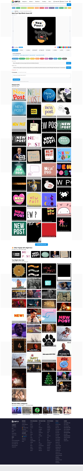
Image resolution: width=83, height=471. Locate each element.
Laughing (40, 429)
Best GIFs (65, 439)
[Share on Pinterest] (63, 47)
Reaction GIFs (66, 440)
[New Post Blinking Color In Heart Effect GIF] (19, 199)
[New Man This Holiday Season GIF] (49, 328)
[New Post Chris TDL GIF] (64, 95)
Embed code (14, 65)
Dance (31, 432)
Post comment (16, 79)
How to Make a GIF (15, 443)
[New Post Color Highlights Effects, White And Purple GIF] (34, 141)
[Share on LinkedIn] (68, 47)
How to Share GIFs (15, 442)
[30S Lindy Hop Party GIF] (34, 283)
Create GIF (57, 1)
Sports (31, 450)
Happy (40, 422)
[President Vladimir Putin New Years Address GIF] (34, 368)
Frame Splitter (58, 437)
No (39, 437)
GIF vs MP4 (65, 434)
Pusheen (31, 448)
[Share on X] (60, 47)
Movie (31, 445)
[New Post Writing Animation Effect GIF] (49, 170)
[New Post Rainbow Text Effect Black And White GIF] (64, 194)
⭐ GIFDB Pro (24, 436)
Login (67, 1)
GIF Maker (57, 426)
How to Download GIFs (15, 440)
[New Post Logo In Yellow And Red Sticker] (19, 94)
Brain (48, 437)
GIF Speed (57, 435)
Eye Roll (40, 447)
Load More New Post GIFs (41, 244)
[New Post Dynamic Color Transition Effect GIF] (49, 110)
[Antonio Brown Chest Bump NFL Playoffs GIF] (34, 329)
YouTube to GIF (58, 450)
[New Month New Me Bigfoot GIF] (19, 303)
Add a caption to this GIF (24, 55)
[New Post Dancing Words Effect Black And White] (35, 254)
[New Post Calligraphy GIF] (34, 270)
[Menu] (70, 1)
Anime (31, 424)
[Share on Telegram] (65, 47)
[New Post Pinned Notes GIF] (34, 126)
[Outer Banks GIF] (51, 8)
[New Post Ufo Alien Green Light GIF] (19, 169)
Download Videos (67, 435)
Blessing (48, 445)
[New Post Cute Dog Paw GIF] (49, 340)
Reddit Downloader (59, 459)
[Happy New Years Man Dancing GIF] (19, 378)
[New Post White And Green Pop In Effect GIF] (19, 229)
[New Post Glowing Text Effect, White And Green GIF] (64, 125)
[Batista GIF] (14, 8)
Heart (48, 432)
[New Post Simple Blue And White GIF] (49, 282)
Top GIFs (23, 426)
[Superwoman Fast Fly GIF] (64, 286)
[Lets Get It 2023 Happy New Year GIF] (49, 304)
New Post (16, 11)
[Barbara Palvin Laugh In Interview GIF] (34, 338)
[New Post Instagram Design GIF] (49, 155)
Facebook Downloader (58, 462)
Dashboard (24, 439)
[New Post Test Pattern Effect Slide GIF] (19, 124)
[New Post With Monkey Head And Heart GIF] (64, 155)
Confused (40, 435)
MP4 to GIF (57, 427)
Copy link (14, 61)
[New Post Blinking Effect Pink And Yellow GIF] (34, 200)
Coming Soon (49, 442)
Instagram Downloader (58, 458)
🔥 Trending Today (25, 427)
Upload (62, 1)
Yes (39, 439)
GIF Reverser (58, 434)
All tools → (57, 422)
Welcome (40, 450)
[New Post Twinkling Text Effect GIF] (64, 170)
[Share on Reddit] (67, 47)
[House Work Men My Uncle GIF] (64, 296)
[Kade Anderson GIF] (30, 8)
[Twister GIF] (46, 8)
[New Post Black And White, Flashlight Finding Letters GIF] (34, 232)
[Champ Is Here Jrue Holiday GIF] (19, 330)
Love (39, 426)
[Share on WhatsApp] (61, 47)
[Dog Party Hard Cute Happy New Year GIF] (19, 360)
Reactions (37, 1)
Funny (31, 437)
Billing (23, 441)
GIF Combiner (58, 439)
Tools (49, 1)
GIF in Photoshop (67, 426)
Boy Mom (48, 447)
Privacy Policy (14, 433)
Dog (31, 435)
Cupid (48, 424)
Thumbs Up (41, 432)
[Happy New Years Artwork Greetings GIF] (34, 358)
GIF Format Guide (67, 432)
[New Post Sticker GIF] (19, 270)
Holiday (31, 442)
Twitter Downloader (59, 455)
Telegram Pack (58, 448)
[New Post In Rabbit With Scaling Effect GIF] (49, 185)
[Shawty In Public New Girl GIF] (34, 316)
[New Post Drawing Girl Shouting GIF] (64, 110)
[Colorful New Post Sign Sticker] (34, 96)
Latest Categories (25, 424)
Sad (39, 424)
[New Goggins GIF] (64, 349)
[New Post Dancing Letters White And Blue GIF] (64, 140)
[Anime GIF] (69, 8)
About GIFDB (14, 426)
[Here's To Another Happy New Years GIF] (34, 303)
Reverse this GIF (32, 55)
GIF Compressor (58, 429)
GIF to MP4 (57, 432)
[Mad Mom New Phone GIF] (19, 395)
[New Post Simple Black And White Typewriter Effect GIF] (34, 215)
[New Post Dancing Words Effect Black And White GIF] (49, 140)
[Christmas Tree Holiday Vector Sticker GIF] (49, 379)
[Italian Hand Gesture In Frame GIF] (19, 345)
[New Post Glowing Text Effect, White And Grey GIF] (19, 139)
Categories (24, 1)
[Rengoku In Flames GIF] (64, 307)
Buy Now (48, 448)
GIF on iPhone (66, 424)
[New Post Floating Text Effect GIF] (19, 109)
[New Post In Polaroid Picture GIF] (64, 272)
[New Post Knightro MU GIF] (34, 185)
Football (48, 429)
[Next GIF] (70, 31)
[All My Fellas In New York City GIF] (19, 294)
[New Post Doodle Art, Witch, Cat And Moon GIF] (49, 200)
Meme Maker (58, 440)
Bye (39, 440)
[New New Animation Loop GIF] (49, 354)
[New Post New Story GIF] (64, 364)
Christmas (48, 427)
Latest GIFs (24, 422)
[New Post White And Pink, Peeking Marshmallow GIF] (64, 209)
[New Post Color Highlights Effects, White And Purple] (25, 254)
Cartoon (31, 427)
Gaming (31, 439)
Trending (44, 1)
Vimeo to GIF (58, 452)
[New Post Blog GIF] (64, 319)
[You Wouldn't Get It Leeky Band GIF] (34, 347)
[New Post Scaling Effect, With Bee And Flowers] (64, 254)
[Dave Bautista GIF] (24, 8)
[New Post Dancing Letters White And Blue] (45, 254)
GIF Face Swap (58, 424)
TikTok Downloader (59, 453)
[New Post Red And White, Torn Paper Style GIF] (49, 230)
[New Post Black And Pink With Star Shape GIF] (64, 224)
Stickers (31, 1)
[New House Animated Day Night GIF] (19, 283)
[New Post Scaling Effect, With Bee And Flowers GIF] (34, 156)
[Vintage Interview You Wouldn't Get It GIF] (49, 294)
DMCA (13, 431)
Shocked (40, 448)
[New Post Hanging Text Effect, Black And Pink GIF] (19, 214)
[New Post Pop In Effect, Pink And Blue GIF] (34, 171)
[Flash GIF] (65, 8)
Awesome (48, 435)
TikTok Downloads (67, 437)
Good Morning (41, 445)
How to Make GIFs (67, 422)
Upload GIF (24, 438)
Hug (39, 442)
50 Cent (48, 450)
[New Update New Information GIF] (64, 376)
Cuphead (48, 426)
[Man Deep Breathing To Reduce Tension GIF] (34, 294)
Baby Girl (48, 440)
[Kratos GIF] (57, 8)
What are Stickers (15, 445)
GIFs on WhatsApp (67, 429)
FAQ (12, 438)
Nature (31, 447)
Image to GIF (58, 442)
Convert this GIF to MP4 (40, 55)
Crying (40, 434)
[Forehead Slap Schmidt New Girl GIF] (49, 366)
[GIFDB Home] (12, 11)
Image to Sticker (58, 445)
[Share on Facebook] (58, 47)
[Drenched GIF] (41, 8)
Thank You (40, 427)
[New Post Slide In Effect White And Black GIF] (64, 182)
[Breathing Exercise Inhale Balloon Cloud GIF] (49, 316)
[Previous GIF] (13, 31)
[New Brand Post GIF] (19, 315)
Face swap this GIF (16, 55)
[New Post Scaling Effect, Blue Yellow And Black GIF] (34, 111)
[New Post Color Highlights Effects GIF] (19, 184)
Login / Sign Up (24, 434)
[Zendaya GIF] (37, 8)
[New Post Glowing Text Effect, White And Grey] (16, 254)
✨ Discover (24, 429)
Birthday (31, 426)
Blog (12, 428)
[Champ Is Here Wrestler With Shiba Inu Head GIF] (64, 386)
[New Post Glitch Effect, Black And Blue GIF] (49, 95)
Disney (31, 434)
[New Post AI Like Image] (54, 254)
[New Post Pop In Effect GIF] (49, 215)
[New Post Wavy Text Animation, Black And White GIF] (49, 125)
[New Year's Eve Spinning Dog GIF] (64, 334)
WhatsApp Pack (58, 447)
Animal (31, 422)
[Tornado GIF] (18, 8)
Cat (30, 429)
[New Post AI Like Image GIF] (19, 154)
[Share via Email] (70, 47)
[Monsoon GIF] (61, 8)
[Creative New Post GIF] (49, 268)
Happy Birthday (32, 440)
